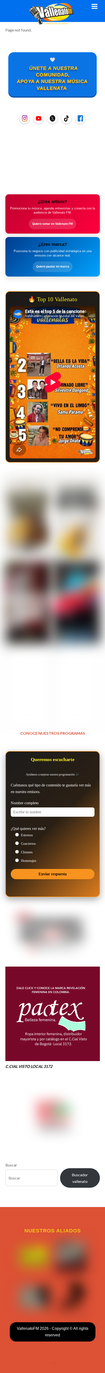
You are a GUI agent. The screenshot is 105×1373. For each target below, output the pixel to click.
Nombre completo (25, 803)
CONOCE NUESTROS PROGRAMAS (52, 733)
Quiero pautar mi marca (52, 266)
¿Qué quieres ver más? (28, 828)
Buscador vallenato (80, 1178)
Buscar (11, 1165)
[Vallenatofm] (53, 22)
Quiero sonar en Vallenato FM (52, 224)
